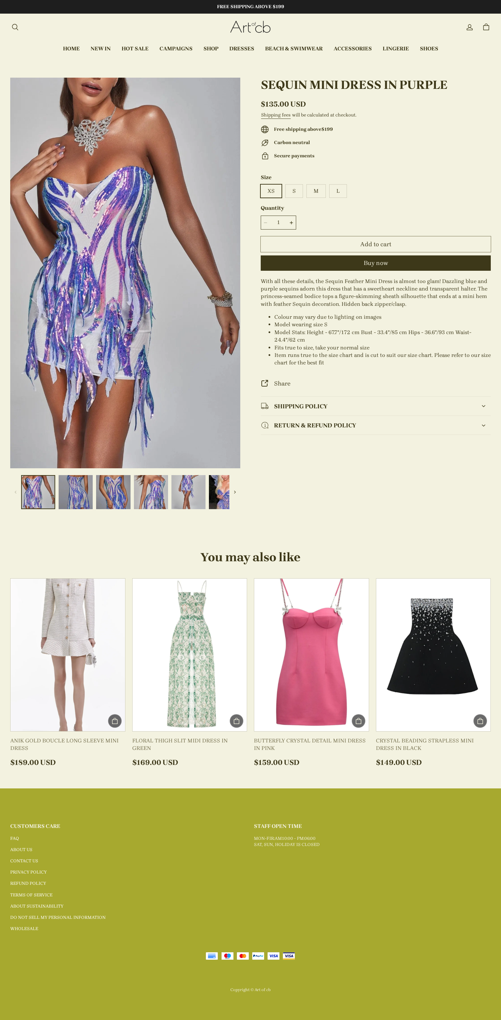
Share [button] (282, 383)
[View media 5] (188, 492)
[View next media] (235, 492)
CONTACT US (24, 860)
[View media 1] (38, 492)
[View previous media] (15, 492)
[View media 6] (226, 492)
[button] (15, 27)
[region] (125, 492)
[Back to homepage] (250, 27)
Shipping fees (276, 115)
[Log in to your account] (469, 27)
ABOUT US (21, 849)
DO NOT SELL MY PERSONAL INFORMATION (58, 917)
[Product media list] (125, 273)
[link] (176, 49)
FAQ (14, 838)
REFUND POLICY (28, 883)
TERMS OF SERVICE (31, 894)
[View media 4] (151, 492)
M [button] (316, 191)
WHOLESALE (24, 928)
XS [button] (271, 191)
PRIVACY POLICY (28, 872)
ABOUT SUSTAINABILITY (36, 906)
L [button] (338, 191)
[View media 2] (76, 492)
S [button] (294, 191)
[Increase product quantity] (291, 223)
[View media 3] (113, 492)
